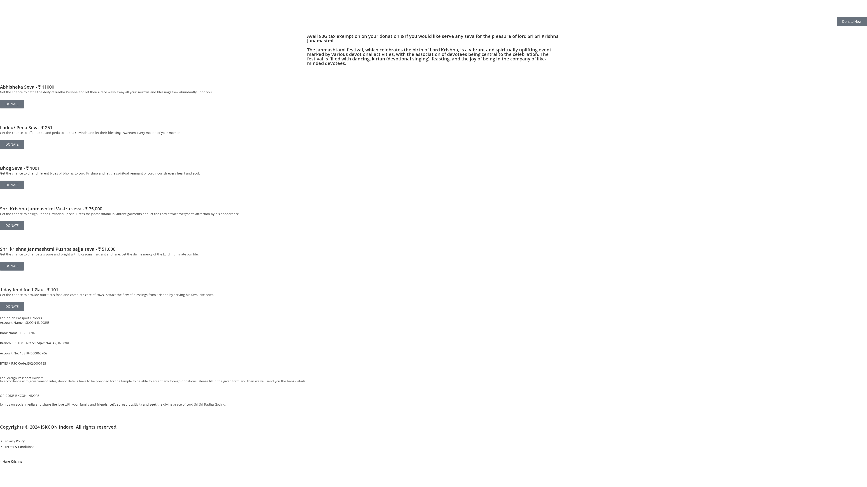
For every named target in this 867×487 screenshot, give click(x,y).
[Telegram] (54, 411)
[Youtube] (30, 411)
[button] (12, 461)
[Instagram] (17, 411)
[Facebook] (5, 411)
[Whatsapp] (42, 411)
